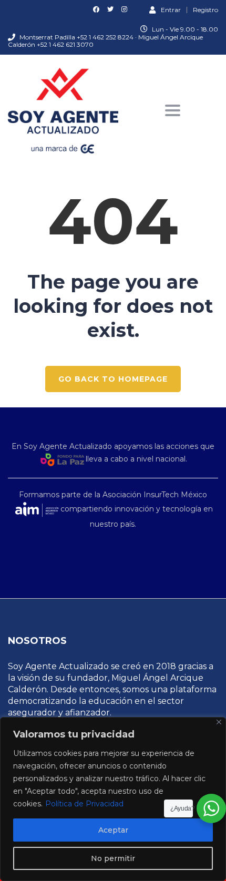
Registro (205, 10)
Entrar (171, 9)
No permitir (113, 858)
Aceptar (113, 830)
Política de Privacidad (84, 803)
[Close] (219, 722)
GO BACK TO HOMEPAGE (113, 379)
